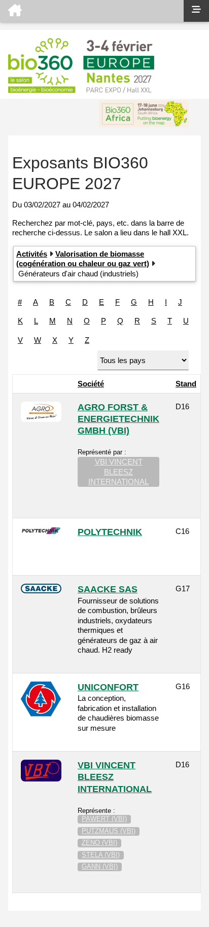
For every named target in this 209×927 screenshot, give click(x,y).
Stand (186, 383)
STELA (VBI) (101, 855)
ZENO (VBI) (99, 842)
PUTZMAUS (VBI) (108, 831)
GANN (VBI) (100, 866)
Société (91, 383)
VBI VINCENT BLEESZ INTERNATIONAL (118, 471)
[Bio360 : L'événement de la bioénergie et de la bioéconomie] (92, 11)
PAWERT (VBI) (104, 819)
